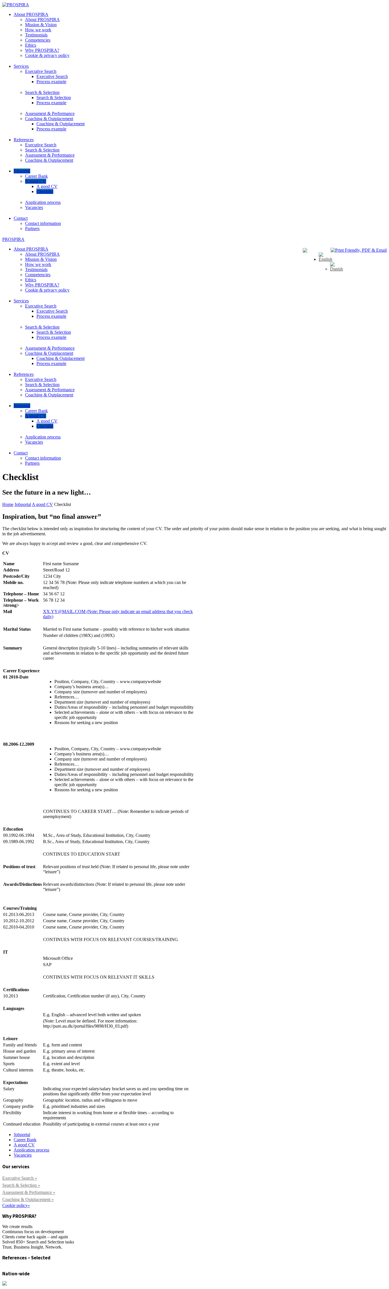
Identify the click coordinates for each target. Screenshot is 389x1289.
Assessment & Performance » (28, 1192)
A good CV (35, 181)
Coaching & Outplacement (49, 118)
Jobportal (22, 171)
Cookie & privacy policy (47, 55)
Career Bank (36, 176)
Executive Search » (19, 1178)
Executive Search (40, 71)
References (24, 139)
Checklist (44, 191)
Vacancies (34, 207)
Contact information (43, 223)
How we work (38, 29)
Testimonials (36, 34)
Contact (21, 218)
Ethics (30, 45)
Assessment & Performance (50, 113)
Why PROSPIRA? (42, 50)
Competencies (37, 40)
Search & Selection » (21, 1185)
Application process (43, 202)
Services (21, 66)
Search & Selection (42, 92)
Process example (51, 81)
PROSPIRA (13, 239)
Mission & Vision (41, 24)
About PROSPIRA (31, 14)
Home (7, 504)
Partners (32, 228)
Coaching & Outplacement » (28, 1199)
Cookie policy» (16, 1205)
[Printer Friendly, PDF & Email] (359, 250)
